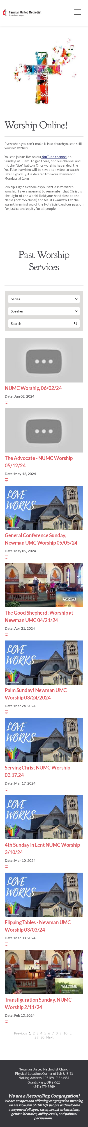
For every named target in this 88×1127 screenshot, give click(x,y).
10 (65, 1033)
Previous (20, 1033)
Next (50, 1037)
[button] (77, 12)
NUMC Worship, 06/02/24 (33, 388)
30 (42, 1037)
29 (37, 1037)
